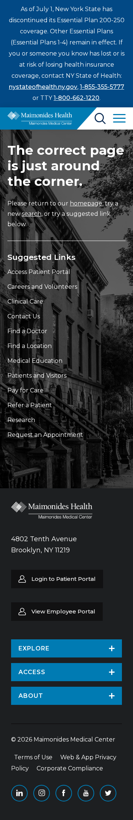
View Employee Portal (63, 611)
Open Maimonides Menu (119, 118)
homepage (86, 203)
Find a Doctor (27, 331)
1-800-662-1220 (76, 97)
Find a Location (29, 345)
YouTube (86, 793)
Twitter (108, 793)
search (31, 213)
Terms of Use (33, 757)
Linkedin (19, 793)
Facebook (63, 793)
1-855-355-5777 (102, 86)
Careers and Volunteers (42, 286)
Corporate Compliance (70, 768)
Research (21, 420)
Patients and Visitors (36, 375)
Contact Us (23, 316)
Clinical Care (25, 301)
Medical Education (34, 360)
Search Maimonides (100, 118)
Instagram (41, 793)
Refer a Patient (29, 405)
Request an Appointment (45, 434)
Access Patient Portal (38, 271)
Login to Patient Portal (63, 578)
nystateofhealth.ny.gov (43, 86)
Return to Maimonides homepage (39, 118)
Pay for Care (25, 390)
